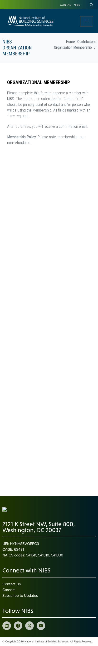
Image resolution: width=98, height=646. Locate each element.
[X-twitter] (29, 625)
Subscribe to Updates (20, 595)
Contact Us (11, 584)
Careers (8, 589)
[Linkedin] (6, 625)
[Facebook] (18, 625)
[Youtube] (41, 625)
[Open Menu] (86, 21)
